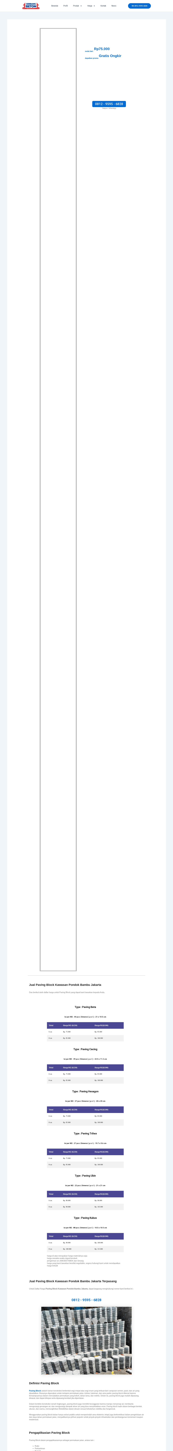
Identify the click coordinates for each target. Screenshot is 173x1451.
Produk (76, 6)
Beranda (54, 6)
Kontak (103, 6)
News (113, 6)
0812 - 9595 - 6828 (86, 1300)
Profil (65, 6)
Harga (89, 6)
